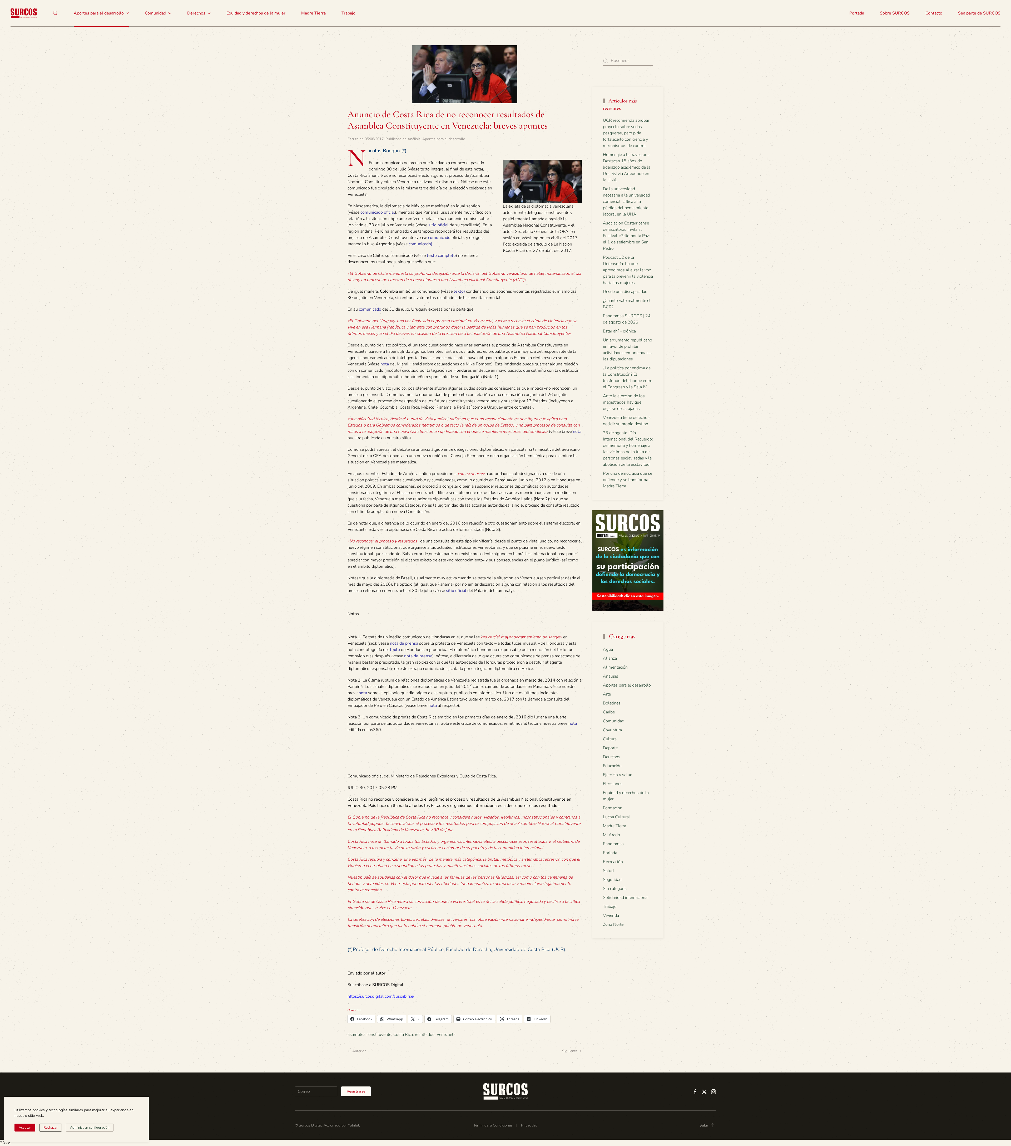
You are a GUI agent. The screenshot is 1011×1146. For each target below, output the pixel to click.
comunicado (439, 238)
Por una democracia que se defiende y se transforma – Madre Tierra (627, 480)
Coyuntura (612, 730)
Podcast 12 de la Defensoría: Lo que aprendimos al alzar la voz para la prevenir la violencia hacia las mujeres (628, 270)
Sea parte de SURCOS (979, 13)
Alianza (610, 658)
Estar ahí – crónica (619, 331)
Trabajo (348, 13)
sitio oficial (438, 225)
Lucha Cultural (616, 817)
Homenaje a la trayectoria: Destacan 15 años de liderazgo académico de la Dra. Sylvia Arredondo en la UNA (627, 167)
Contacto (933, 13)
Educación (612, 766)
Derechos (611, 757)
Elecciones (612, 784)
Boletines (612, 703)
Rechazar (50, 1127)
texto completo (441, 255)
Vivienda (611, 915)
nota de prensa (404, 643)
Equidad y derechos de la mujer (255, 13)
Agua (608, 649)
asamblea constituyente (369, 1034)
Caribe (609, 712)
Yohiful (353, 1125)
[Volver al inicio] (24, 13)
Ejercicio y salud (617, 775)
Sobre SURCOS (895, 13)
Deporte (610, 748)
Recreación (613, 862)
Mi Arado (611, 835)
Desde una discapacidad (625, 292)
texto (459, 291)
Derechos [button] (196, 13)
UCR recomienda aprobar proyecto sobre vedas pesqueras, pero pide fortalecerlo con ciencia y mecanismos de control (626, 133)
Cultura (610, 739)
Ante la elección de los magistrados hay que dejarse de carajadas (624, 402)
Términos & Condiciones (493, 1125)
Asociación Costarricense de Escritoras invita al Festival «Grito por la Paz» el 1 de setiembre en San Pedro (627, 235)
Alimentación (615, 667)
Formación (612, 808)
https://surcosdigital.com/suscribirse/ (381, 996)
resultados (424, 1034)
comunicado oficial (377, 212)
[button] (55, 13)
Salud (608, 871)
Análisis (414, 138)
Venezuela (446, 1034)
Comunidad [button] (155, 13)
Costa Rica (403, 1034)
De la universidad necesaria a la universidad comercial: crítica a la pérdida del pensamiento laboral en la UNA (626, 201)
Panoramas (613, 844)
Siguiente (569, 1051)
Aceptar (25, 1127)
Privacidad (529, 1125)
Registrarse (356, 1091)
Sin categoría (615, 889)
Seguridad (612, 880)
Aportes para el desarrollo (443, 138)
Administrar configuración (89, 1127)
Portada (856, 13)
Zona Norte (613, 924)
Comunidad (613, 721)
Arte (607, 694)
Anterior (359, 1051)
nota (384, 364)
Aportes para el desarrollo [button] (99, 13)
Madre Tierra (313, 13)
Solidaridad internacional (626, 897)
